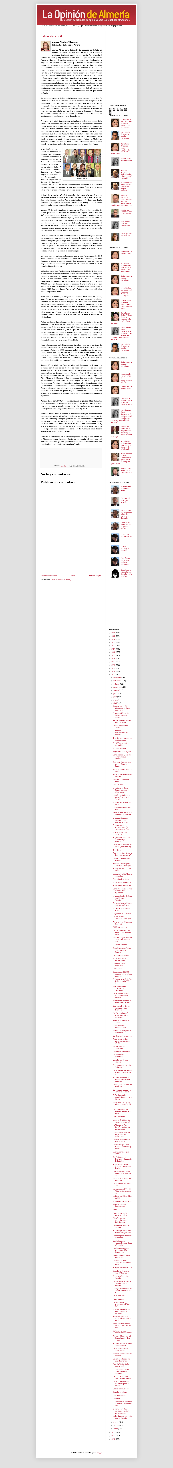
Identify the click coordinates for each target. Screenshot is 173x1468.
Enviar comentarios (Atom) (61, 580)
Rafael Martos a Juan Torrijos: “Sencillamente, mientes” (126, 573)
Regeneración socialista (122, 914)
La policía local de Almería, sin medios (122, 875)
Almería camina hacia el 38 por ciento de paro (122, 1002)
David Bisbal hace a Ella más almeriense (121, 1360)
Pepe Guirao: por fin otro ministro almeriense (125, 561)
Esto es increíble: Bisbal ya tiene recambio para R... (122, 854)
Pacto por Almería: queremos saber (120, 1214)
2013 (113, 675)
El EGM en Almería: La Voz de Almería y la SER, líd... (122, 981)
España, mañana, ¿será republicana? (121, 1256)
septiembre (117, 687)
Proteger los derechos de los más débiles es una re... (122, 1291)
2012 (113, 1433)
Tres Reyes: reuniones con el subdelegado (122, 739)
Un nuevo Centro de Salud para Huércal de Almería (122, 898)
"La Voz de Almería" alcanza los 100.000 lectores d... (121, 1015)
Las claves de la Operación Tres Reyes (122, 918)
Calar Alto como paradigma (119, 965)
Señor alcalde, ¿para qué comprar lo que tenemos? (122, 757)
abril (115, 703)
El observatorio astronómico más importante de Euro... (121, 827)
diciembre (117, 677)
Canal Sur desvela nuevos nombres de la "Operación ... (122, 891)
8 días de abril (51, 35)
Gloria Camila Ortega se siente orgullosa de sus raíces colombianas (121, 149)
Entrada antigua (95, 576)
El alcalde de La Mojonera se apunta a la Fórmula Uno (122, 1404)
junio (115, 697)
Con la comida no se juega (122, 1036)
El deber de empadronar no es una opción (126, 212)
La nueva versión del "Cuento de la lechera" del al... (122, 1112)
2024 (113, 639)
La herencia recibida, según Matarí (120, 1349)
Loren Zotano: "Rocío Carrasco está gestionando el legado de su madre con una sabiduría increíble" (121, 333)
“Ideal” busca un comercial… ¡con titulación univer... (120, 1220)
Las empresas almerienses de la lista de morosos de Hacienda (126, 514)
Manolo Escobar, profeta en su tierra (122, 1032)
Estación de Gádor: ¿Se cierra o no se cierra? (121, 1121)
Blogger (99, 1452)
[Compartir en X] (79, 466)
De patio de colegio (120, 1392)
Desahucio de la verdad (121, 1051)
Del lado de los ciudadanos (118, 1056)
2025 (113, 636)
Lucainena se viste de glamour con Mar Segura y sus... (121, 1250)
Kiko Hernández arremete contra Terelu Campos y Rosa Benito (126, 304)
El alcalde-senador (120, 945)
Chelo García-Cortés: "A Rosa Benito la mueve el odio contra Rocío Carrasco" (121, 318)
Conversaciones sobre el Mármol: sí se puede (122, 1091)
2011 (113, 1436)
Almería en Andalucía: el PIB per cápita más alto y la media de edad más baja (121, 432)
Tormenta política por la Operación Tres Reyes (122, 865)
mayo (115, 700)
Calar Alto (116, 1398)
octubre (116, 684)
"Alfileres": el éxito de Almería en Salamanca (122, 1332)
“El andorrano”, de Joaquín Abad (126, 488)
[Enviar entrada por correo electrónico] (70, 465)
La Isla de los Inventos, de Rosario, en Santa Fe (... (122, 846)
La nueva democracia (121, 955)
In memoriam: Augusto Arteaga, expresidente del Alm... (122, 1166)
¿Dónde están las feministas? (126, 159)
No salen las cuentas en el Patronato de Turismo (122, 814)
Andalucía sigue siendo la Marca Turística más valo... (122, 940)
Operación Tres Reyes (121, 879)
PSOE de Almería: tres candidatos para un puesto (121, 1384)
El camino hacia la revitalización (119, 959)
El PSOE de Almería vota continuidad (122, 744)
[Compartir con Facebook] (81, 466)
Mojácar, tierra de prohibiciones (119, 1206)
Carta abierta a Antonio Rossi (126, 253)
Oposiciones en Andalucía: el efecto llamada (126, 470)
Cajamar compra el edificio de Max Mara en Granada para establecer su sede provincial (121, 200)
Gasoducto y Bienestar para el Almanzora (121, 1272)
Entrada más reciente (49, 576)
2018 (113, 659)
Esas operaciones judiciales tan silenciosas (119, 988)
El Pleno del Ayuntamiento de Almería (120, 733)
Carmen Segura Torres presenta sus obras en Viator (122, 932)
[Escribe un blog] (77, 466)
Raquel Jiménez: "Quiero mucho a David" (122, 721)
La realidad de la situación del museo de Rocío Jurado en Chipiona (126, 123)
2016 (113, 665)
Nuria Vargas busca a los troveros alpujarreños (122, 1232)
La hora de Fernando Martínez (120, 727)
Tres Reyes (117, 850)
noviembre (117, 681)
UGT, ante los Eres (119, 1395)
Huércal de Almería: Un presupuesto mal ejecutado (121, 1311)
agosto (116, 690)
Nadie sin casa (118, 1299)
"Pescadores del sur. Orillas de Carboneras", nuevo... (122, 1262)
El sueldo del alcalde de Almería (125, 500)
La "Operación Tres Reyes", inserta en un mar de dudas (121, 1127)
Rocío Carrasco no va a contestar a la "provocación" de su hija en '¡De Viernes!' (121, 459)
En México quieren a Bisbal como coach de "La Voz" (122, 1319)
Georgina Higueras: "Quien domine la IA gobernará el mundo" (126, 174)
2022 (113, 646)
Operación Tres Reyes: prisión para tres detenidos (121, 1008)
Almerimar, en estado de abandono (122, 1180)
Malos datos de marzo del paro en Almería (122, 1417)
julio (115, 693)
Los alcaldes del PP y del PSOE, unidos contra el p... (122, 1191)
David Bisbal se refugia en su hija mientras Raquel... (122, 950)
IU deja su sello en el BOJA (122, 1268)
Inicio (73, 576)
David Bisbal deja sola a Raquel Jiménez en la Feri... (122, 1173)
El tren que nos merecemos (126, 234)
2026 (113, 633)
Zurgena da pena (119, 748)
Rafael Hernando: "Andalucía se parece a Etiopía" (122, 1097)
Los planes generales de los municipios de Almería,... (122, 1283)
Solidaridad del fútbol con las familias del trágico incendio (126, 187)
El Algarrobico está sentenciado (120, 833)
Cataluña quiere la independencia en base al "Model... (122, 1243)
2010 (113, 1439)
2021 (113, 649)
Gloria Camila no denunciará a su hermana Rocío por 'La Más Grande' (126, 267)
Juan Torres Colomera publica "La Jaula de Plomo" (121, 797)
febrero (116, 1425)
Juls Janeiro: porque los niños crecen (125, 224)
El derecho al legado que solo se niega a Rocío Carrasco (126, 401)
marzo (116, 1422)
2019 (113, 655)
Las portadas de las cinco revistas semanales (125, 135)
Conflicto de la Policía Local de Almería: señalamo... (121, 1371)
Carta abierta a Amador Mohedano (126, 278)
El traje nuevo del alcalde (122, 886)
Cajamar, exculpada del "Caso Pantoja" (121, 1140)
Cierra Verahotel (119, 1117)
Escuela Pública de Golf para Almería (121, 1365)
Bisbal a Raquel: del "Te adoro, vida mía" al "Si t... (122, 1104)
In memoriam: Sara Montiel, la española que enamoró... (121, 1411)
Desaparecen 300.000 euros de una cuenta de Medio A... (122, 974)
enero (115, 1429)
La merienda (117, 969)
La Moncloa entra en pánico (126, 535)
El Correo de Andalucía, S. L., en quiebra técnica (126, 525)
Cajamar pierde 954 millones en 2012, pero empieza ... (122, 708)
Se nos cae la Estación (121, 1389)
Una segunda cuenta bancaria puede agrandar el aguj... (120, 820)
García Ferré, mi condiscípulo (119, 1047)
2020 (113, 652)
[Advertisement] (71, 554)
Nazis (115, 1210)
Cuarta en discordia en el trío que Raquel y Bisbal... (122, 764)
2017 (113, 662)
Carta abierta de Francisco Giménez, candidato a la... (122, 1072)
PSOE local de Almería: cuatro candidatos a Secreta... (121, 996)
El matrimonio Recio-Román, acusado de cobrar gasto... (121, 790)
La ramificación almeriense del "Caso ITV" (121, 1304)
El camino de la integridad (122, 882)
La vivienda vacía (119, 1296)
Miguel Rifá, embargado (122, 752)
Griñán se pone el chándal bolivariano (122, 1237)
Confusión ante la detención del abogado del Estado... (122, 1159)
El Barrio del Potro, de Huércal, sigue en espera (121, 715)
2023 (113, 642)
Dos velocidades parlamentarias (119, 1027)
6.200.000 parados (120, 927)
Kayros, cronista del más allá (125, 548)
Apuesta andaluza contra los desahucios (122, 1344)
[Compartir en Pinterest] (83, 466)
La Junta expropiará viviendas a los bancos (122, 1377)
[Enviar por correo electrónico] (74, 466)
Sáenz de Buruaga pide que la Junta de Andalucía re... (121, 1134)
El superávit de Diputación (122, 1201)
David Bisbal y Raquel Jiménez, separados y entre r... (122, 1147)
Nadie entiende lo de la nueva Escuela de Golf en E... (122, 1326)
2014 (113, 671)
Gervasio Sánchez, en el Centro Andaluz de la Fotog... (122, 1338)
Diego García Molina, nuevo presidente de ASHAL (121, 1041)
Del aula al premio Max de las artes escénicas (122, 904)
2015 (113, 668)
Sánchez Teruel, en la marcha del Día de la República (121, 1080)
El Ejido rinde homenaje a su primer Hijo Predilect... (122, 840)
